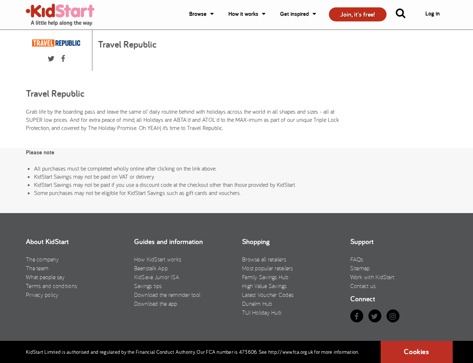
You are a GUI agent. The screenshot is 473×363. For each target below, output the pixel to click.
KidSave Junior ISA (157, 277)
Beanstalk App (151, 268)
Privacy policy (42, 294)
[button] (405, 15)
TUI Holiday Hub (261, 312)
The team (37, 268)
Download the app (155, 303)
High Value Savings (264, 286)
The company (42, 259)
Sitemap (360, 268)
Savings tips (148, 286)
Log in (432, 13)
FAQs (356, 259)
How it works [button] (243, 14)
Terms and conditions (51, 286)
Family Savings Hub (265, 277)
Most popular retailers (267, 268)
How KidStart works (157, 259)
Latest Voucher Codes (267, 294)
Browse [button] (198, 14)
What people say (45, 277)
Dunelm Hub (257, 303)
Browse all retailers (264, 259)
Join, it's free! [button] (357, 14)
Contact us (363, 286)
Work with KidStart (372, 277)
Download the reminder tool (167, 294)
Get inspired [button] (294, 14)
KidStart (64, 15)
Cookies (416, 351)
